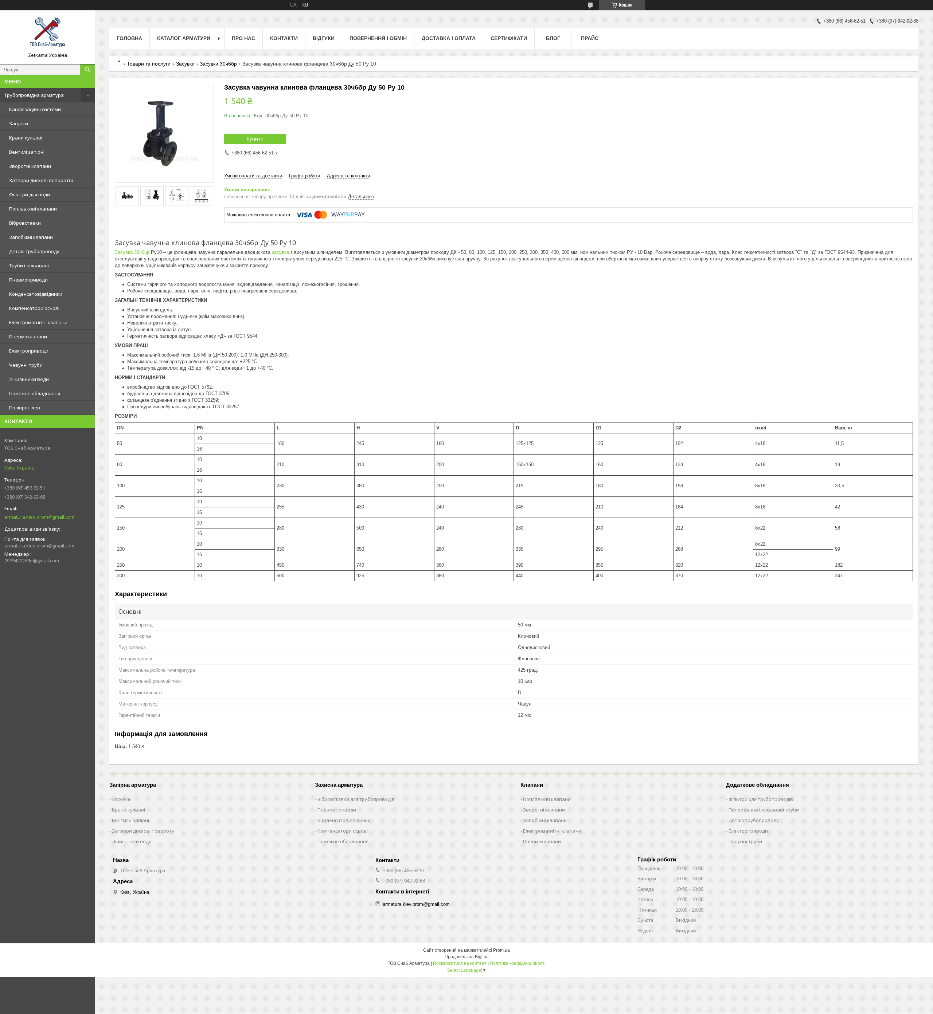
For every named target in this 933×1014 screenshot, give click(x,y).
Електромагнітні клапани (38, 322)
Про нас (243, 38)
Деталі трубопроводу (34, 251)
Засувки (18, 123)
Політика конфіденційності (518, 963)
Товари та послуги (149, 64)
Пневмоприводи (28, 279)
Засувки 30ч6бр (218, 64)
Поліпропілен (24, 407)
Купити (255, 138)
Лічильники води (29, 379)
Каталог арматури (183, 38)
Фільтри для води (29, 194)
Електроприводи (28, 350)
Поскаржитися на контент (460, 963)
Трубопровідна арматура (34, 95)
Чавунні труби (26, 365)
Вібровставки (25, 223)
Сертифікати (509, 38)
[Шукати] (87, 69)
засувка (280, 252)
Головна (129, 38)
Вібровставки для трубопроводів (356, 799)
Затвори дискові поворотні (41, 180)
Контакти (284, 38)
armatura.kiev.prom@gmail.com (39, 517)
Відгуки (324, 38)
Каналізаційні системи (35, 109)
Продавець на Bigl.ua (467, 956)
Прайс (589, 38)
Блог (553, 38)
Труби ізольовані (29, 265)
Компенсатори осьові (34, 308)
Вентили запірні (130, 820)
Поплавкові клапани (33, 208)
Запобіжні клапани (31, 237)
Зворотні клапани (30, 166)
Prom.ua (501, 950)
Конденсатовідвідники (35, 294)
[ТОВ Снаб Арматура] (47, 34)
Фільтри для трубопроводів (761, 799)
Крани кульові (25, 137)
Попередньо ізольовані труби (764, 809)
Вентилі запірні (26, 152)
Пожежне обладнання (34, 393)
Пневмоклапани (28, 336)
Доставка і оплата (449, 38)
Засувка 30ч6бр (132, 252)
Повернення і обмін (378, 38)
